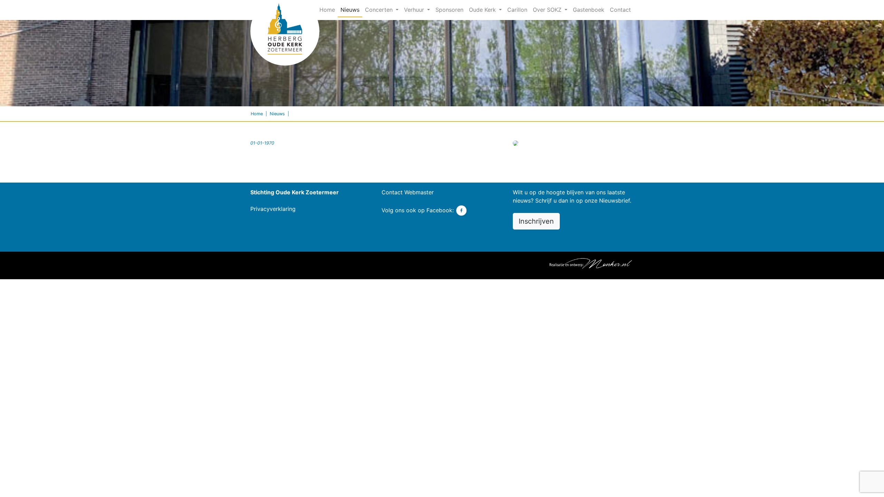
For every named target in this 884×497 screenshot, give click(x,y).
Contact (620, 9)
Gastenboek (588, 9)
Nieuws (349, 9)
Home (328, 9)
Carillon (517, 9)
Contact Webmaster (408, 192)
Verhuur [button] (415, 9)
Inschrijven (536, 221)
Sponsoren (449, 9)
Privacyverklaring (273, 208)
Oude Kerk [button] (483, 9)
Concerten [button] (379, 9)
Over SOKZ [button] (548, 9)
